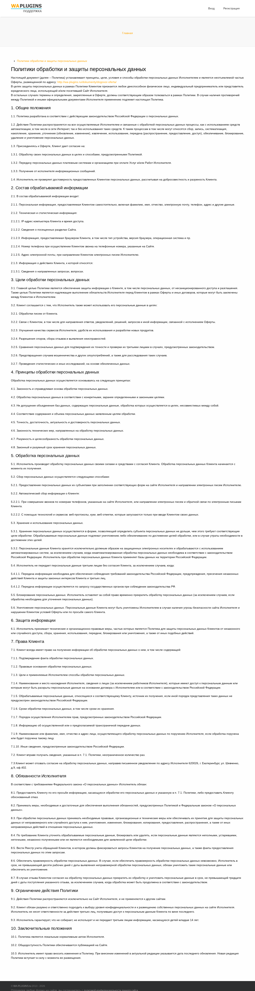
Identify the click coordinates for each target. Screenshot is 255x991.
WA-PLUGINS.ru (22, 986)
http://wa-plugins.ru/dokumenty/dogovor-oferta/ (87, 82)
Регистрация (231, 8)
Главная (127, 33)
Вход (211, 8)
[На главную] (26, 13)
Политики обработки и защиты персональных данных (52, 60)
